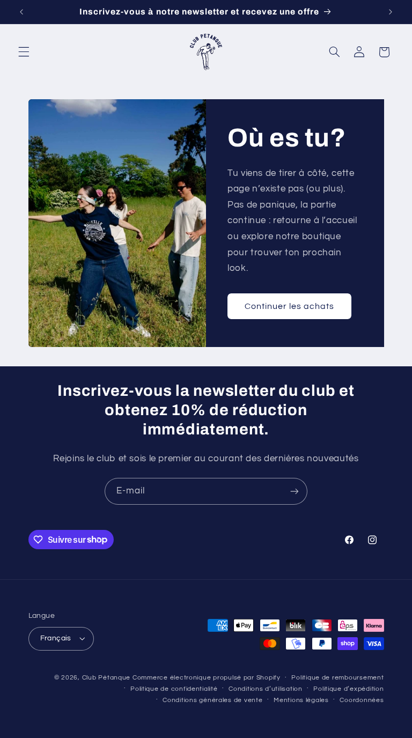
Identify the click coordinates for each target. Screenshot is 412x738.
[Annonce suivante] (390, 12)
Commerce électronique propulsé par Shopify (207, 678)
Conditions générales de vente (212, 700)
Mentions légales (301, 700)
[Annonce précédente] (21, 12)
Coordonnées (362, 700)
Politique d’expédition (348, 689)
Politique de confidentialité (174, 689)
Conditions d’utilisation (266, 689)
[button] (23, 52)
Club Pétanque (106, 678)
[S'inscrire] (294, 491)
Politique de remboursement (337, 678)
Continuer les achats (290, 305)
